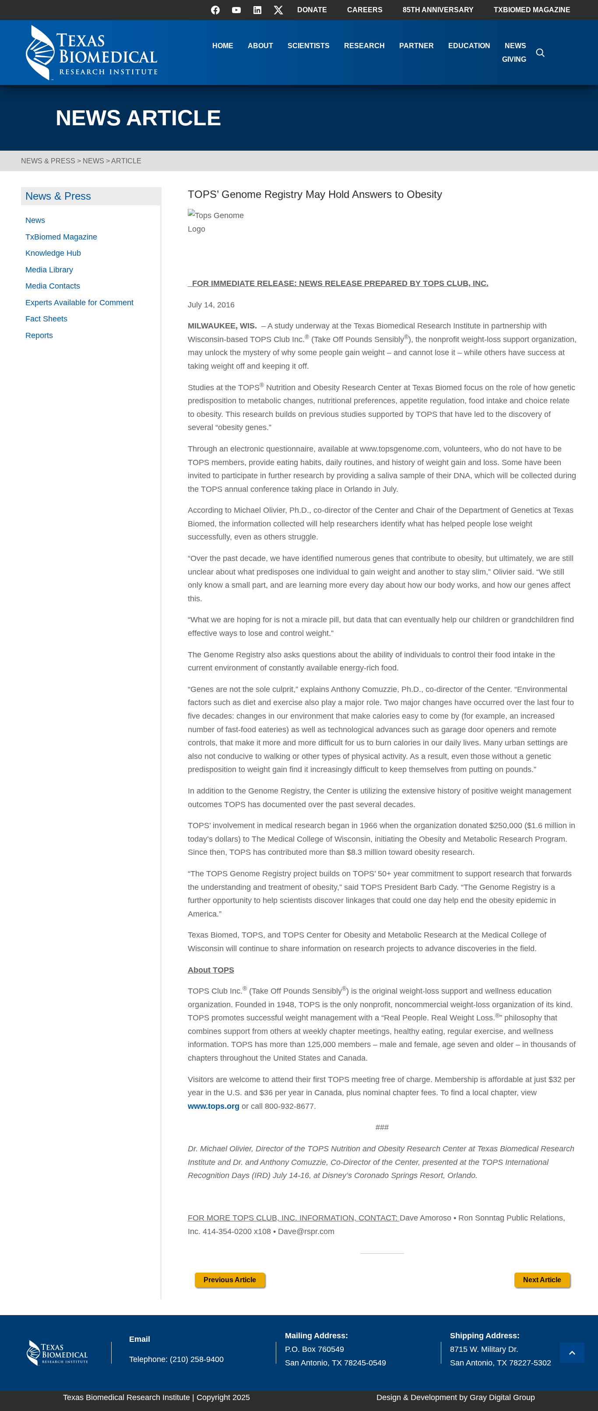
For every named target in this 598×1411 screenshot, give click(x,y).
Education (469, 45)
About (260, 45)
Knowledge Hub (53, 253)
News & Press (48, 161)
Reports (39, 335)
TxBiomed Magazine (532, 10)
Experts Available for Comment (79, 302)
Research (364, 45)
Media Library (49, 269)
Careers (365, 10)
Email (139, 1339)
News (515, 45)
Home (222, 45)
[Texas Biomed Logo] (57, 1353)
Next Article (542, 1280)
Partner (416, 45)
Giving (514, 59)
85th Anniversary (438, 10)
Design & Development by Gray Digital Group (455, 1397)
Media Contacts (52, 286)
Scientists (309, 45)
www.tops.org (213, 1106)
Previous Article (230, 1280)
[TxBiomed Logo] (91, 77)
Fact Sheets (46, 318)
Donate (312, 10)
